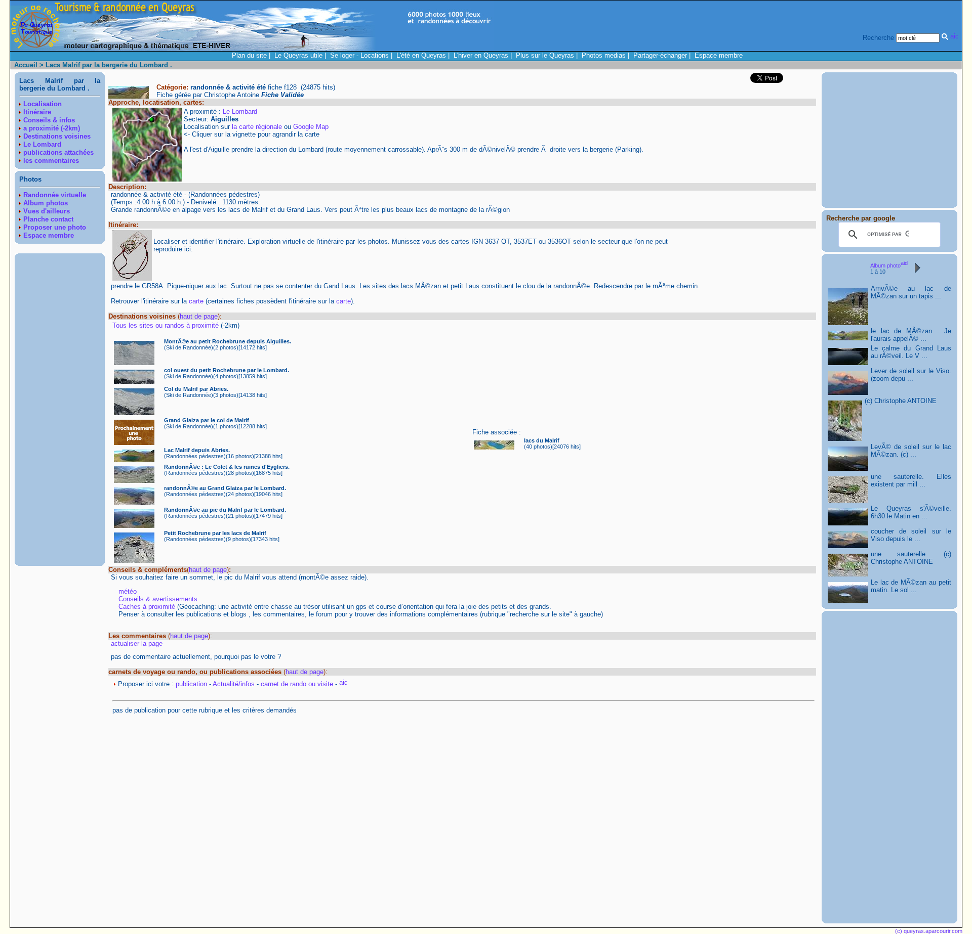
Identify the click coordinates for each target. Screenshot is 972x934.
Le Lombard (240, 111)
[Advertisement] (59, 409)
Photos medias (604, 55)
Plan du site (249, 55)
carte (196, 301)
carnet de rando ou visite (297, 684)
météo (127, 591)
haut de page (199, 316)
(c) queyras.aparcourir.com (928, 931)
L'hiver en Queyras (481, 55)
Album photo (885, 265)
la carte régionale (257, 126)
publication (191, 684)
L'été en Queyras (421, 55)
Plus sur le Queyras (545, 55)
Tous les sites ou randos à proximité (166, 325)
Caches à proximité (146, 606)
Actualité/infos (234, 684)
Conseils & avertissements (157, 599)
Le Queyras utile (298, 55)
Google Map (311, 126)
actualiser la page (137, 643)
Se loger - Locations (359, 55)
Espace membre (719, 55)
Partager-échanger (660, 55)
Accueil (25, 65)
